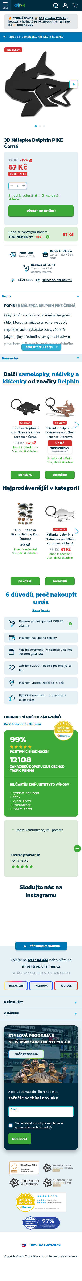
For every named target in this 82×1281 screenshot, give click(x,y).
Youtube (66, 986)
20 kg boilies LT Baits (52, 18)
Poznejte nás (41, 610)
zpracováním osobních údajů (33, 1127)
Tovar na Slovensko (45, 1245)
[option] (41, 84)
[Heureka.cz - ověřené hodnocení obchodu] (63, 730)
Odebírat (20, 1138)
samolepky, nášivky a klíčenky (41, 378)
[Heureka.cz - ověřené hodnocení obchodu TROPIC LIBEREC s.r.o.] (41, 1202)
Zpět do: (36, 37)
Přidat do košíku (41, 210)
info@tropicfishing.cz (41, 966)
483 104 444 (38, 959)
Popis (6, 296)
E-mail (14, 1109)
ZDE (30, 25)
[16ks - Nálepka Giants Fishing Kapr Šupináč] (25, 515)
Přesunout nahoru (45, 946)
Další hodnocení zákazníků (22, 724)
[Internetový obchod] (19, 5)
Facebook (41, 986)
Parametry (10, 358)
